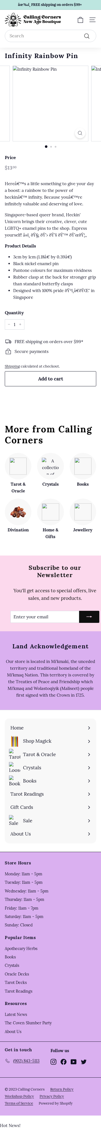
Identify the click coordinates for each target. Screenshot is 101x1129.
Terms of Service (19, 1103)
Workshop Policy (19, 1096)
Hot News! (10, 1125)
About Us (13, 1031)
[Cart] (80, 19)
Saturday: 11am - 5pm (24, 916)
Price (10, 157)
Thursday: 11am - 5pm (24, 899)
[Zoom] (80, 133)
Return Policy (62, 1089)
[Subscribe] (89, 617)
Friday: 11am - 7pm (21, 908)
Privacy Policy (52, 1096)
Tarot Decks (16, 982)
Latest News (16, 1014)
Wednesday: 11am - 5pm (27, 891)
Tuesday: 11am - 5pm (24, 882)
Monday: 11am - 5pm (23, 873)
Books (10, 957)
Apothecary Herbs (21, 948)
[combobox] (50, 36)
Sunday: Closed (19, 925)
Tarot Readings (18, 991)
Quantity (14, 312)
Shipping (12, 366)
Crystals (12, 965)
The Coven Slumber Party (28, 1022)
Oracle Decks (17, 974)
